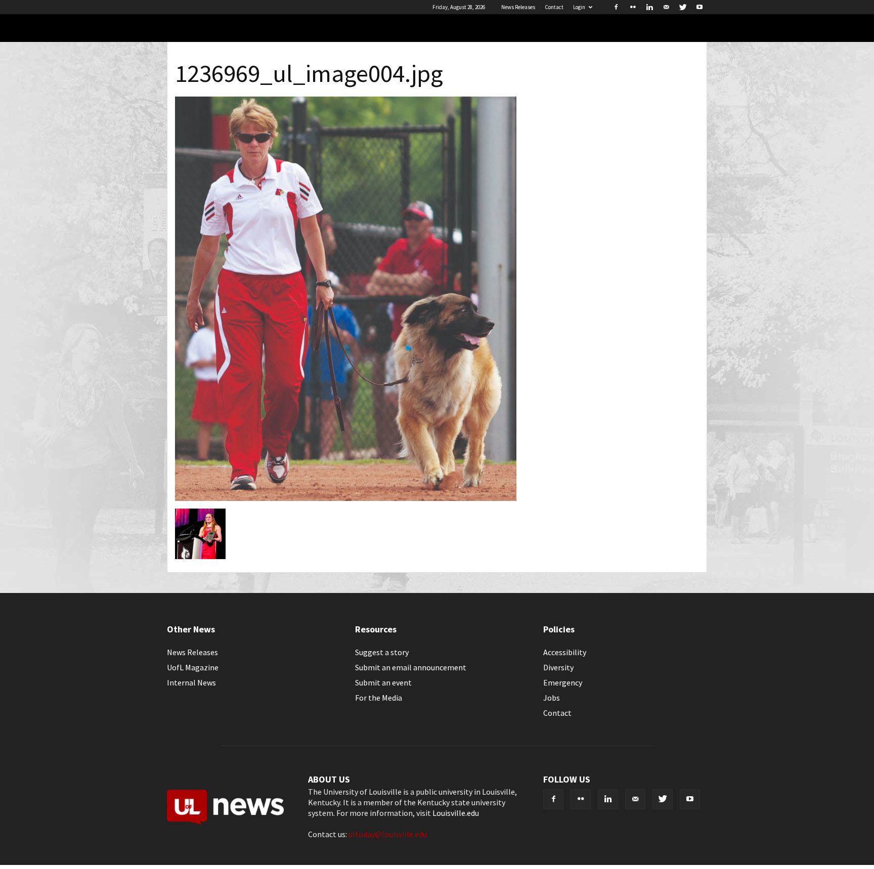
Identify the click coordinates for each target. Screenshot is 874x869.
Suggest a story (382, 652)
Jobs (551, 698)
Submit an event (383, 682)
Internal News (191, 682)
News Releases (518, 7)
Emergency (562, 682)
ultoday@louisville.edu (387, 834)
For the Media (378, 698)
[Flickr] (632, 7)
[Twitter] (682, 7)
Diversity (558, 667)
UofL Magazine (193, 667)
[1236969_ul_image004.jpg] (345, 498)
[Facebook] (616, 7)
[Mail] (666, 7)
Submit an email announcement (410, 667)
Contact (554, 7)
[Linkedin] (649, 7)
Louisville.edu (455, 813)
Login (579, 7)
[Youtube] (699, 7)
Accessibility (564, 652)
